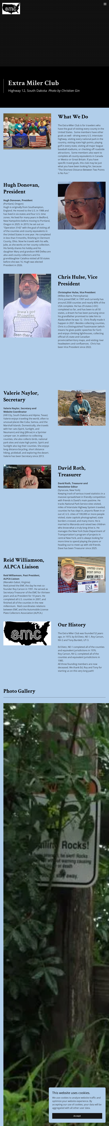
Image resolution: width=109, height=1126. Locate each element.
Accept (77, 1115)
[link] (11, 4)
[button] (105, 4)
